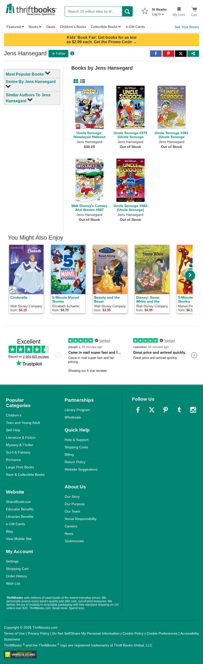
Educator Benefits (20, 509)
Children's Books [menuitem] (73, 27)
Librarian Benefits (19, 517)
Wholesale (73, 417)
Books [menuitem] (33, 27)
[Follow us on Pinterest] (166, 410)
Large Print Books (20, 467)
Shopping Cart (17, 569)
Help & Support (76, 440)
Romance (13, 460)
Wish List (13, 583)
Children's (14, 415)
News (69, 534)
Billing (69, 454)
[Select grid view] (74, 81)
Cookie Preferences (162, 633)
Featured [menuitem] (13, 27)
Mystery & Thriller (19, 445)
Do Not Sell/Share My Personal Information (86, 633)
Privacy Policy (38, 633)
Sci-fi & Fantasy (18, 452)
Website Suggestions (81, 469)
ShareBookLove (18, 502)
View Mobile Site (19, 539)
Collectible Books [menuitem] (104, 27)
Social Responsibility (81, 519)
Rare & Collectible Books (25, 475)
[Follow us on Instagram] (193, 410)
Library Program (77, 410)
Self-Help (13, 430)
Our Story (72, 496)
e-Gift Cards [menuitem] (135, 27)
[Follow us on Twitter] (152, 410)
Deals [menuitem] (50, 27)
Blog (9, 531)
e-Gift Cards (15, 524)
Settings (12, 561)
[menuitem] (159, 10)
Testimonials (74, 541)
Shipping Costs (76, 447)
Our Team (72, 511)
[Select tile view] (81, 81)
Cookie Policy (133, 633)
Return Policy (75, 462)
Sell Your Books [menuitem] (187, 27)
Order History (16, 576)
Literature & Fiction (21, 437)
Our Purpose (75, 504)
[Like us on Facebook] (138, 410)
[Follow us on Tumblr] (179, 410)
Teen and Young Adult (23, 423)
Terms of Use (14, 633)
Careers (71, 526)
